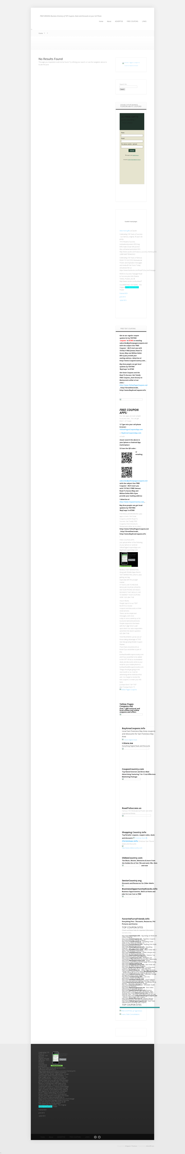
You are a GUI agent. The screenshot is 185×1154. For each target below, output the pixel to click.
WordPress (150, 1146)
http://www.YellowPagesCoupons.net (134, 385)
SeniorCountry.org (132, 880)
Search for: (123, 84)
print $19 (123, 297)
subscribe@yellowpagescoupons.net (134, 481)
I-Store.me (127, 743)
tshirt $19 (123, 300)
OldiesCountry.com (132, 857)
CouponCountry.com (133, 768)
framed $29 (124, 293)
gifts (128, 231)
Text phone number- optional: (129, 144)
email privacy (136, 155)
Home (41, 33)
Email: (123, 138)
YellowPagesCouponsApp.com (131, 429)
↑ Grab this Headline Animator (131, 65)
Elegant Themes (131, 1146)
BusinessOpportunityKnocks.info (139, 888)
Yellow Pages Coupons (127, 705)
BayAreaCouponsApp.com (131, 433)
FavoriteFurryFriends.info (135, 918)
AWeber (129, 159)
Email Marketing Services (136, 159)
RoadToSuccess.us (131, 808)
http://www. (125, 936)
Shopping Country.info (134, 832)
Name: (123, 132)
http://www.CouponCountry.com (132, 502)
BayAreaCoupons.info (133, 728)
